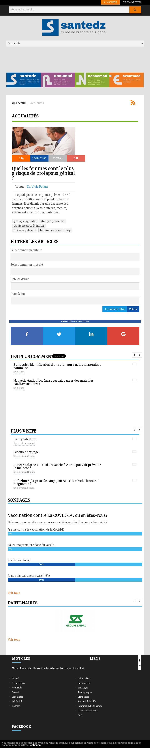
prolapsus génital (25, 221)
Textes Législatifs (87, 701)
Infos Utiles (83, 678)
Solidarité (17, 701)
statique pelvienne (52, 221)
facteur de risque (50, 230)
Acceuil (15, 678)
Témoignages (85, 692)
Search (135, 9)
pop (68, 230)
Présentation (18, 683)
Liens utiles (83, 696)
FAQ (80, 715)
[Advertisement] (73, 59)
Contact (16, 706)
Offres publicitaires (88, 710)
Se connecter (132, 2)
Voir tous (14, 593)
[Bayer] (75, 620)
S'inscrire (110, 2)
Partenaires (84, 683)
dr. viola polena (37, 186)
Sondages (83, 687)
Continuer (34, 745)
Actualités (17, 687)
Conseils (16, 692)
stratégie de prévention (29, 225)
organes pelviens (25, 230)
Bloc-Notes (17, 696)
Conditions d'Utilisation (90, 706)
